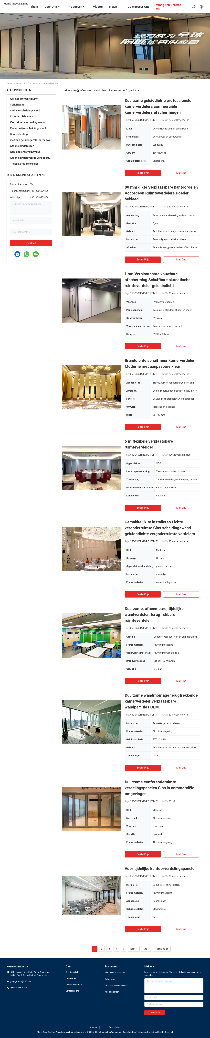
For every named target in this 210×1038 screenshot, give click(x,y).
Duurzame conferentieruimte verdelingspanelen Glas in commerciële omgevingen (159, 788)
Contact (31, 243)
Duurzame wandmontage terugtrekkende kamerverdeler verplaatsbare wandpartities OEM (161, 701)
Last (146, 949)
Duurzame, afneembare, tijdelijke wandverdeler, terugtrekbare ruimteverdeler (154, 614)
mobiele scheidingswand (25, 110)
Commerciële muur (21, 116)
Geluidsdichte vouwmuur (25, 151)
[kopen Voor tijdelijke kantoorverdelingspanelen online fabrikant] (91, 895)
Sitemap (93, 1027)
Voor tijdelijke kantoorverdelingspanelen (161, 868)
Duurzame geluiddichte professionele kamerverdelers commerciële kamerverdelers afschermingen (158, 106)
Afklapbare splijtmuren (24, 98)
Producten (21, 83)
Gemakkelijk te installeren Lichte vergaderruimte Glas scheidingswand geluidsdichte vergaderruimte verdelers (160, 528)
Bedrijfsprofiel (72, 972)
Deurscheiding (19, 134)
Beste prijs (142, 172)
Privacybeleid (115, 1027)
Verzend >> (155, 1013)
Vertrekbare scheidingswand (27, 122)
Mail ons (181, 172)
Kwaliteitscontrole (74, 985)
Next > (133, 949)
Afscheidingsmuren (22, 146)
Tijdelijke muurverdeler (24, 163)
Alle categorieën (112, 992)
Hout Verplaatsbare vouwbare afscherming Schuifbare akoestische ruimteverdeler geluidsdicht (157, 280)
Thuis (10, 83)
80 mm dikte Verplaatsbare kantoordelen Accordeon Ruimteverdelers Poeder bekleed (161, 193)
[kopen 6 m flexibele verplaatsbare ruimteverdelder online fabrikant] (91, 468)
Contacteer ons (72, 991)
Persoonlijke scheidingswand (28, 128)
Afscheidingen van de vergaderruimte (31, 157)
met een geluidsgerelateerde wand (31, 140)
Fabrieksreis (71, 978)
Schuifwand (17, 104)
